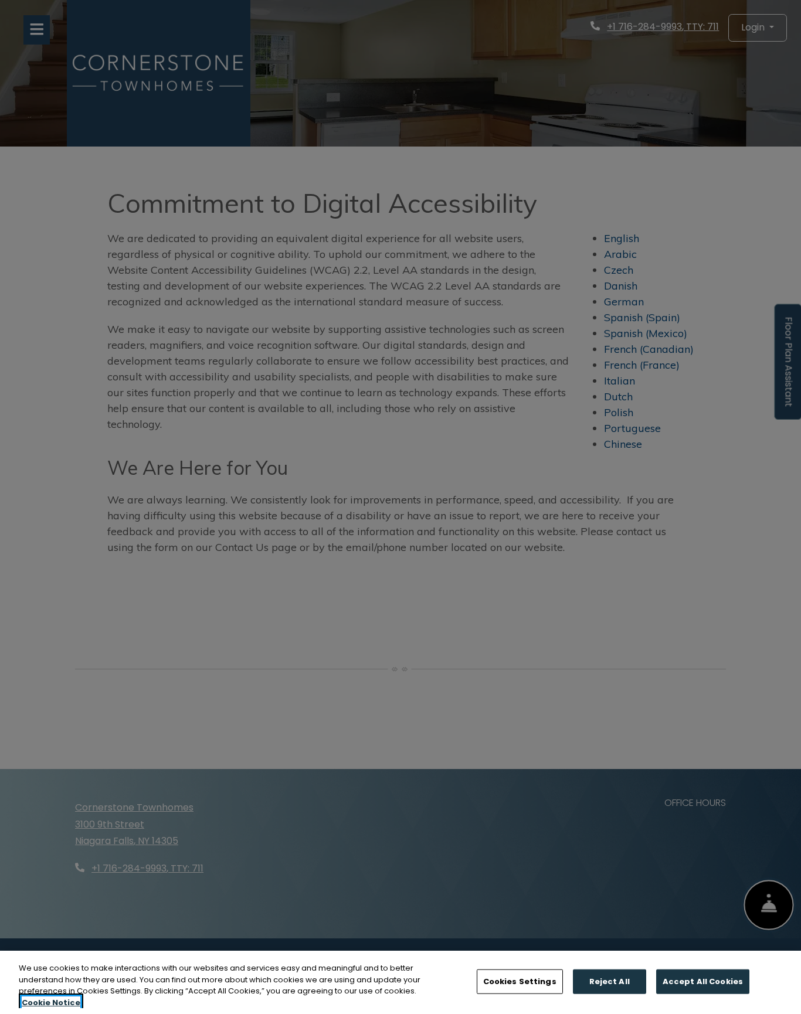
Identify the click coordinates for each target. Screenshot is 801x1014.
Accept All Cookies (703, 981)
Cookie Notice (51, 1002)
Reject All (609, 981)
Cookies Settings (519, 981)
